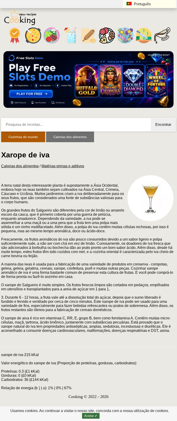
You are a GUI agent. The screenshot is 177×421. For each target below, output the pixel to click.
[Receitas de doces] (125, 43)
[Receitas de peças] (144, 43)
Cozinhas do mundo (23, 137)
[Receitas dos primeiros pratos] (33, 43)
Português (142, 4)
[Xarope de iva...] (150, 198)
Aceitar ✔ (90, 416)
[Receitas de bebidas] (70, 43)
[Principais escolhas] (15, 43)
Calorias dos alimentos (70, 137)
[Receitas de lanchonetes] (107, 43)
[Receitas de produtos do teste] (88, 43)
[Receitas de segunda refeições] (51, 43)
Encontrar (163, 125)
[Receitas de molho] (162, 43)
